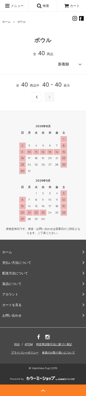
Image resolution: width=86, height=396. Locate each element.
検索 (45, 6)
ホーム (6, 21)
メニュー (17, 6)
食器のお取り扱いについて (58, 352)
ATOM (29, 344)
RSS (17, 344)
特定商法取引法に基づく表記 (54, 344)
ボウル (21, 21)
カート (75, 6)
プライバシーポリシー (25, 352)
